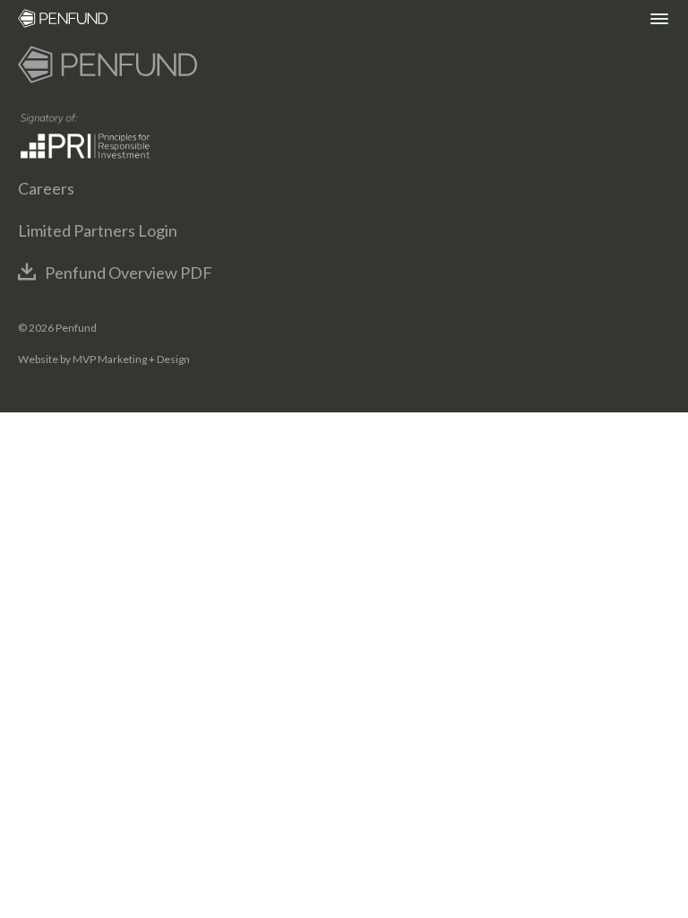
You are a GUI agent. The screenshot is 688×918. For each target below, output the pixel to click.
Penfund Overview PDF (128, 272)
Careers (46, 188)
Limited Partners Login (97, 230)
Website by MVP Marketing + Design (104, 359)
